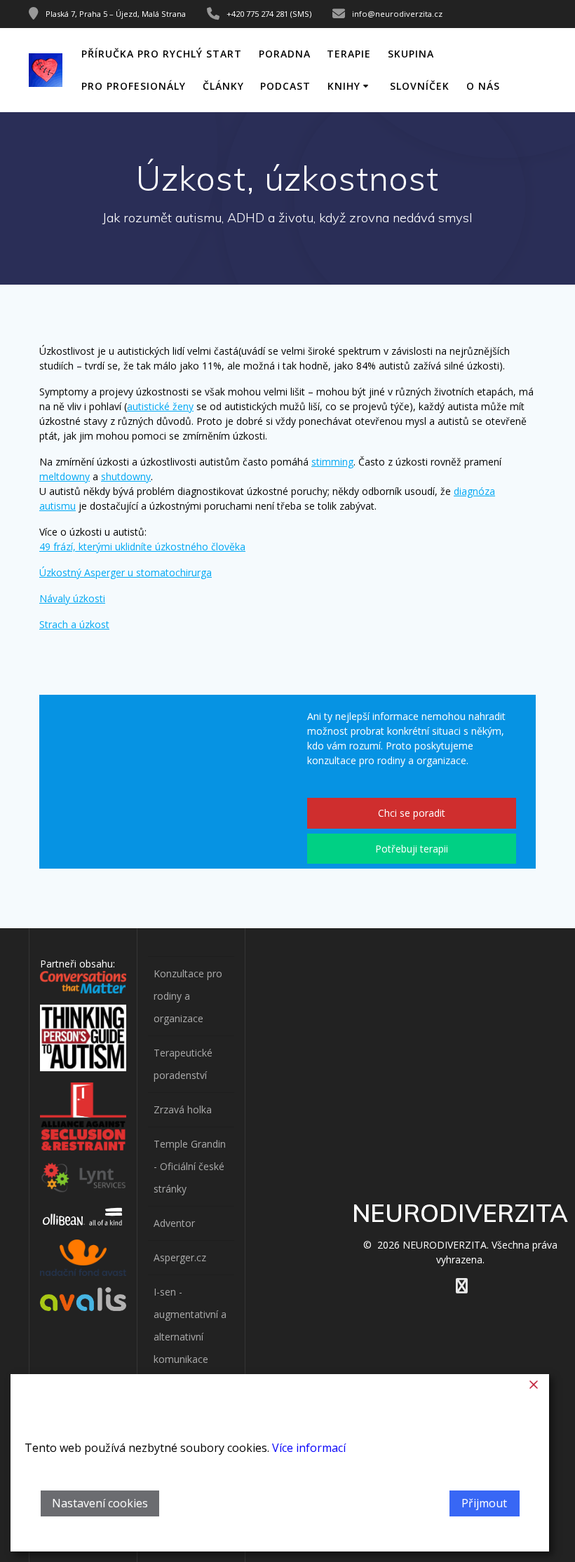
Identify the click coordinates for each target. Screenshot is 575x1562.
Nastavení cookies (100, 1503)
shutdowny (126, 476)
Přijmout (484, 1503)
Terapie (349, 53)
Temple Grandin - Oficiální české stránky (190, 1166)
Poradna (285, 53)
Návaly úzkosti (72, 598)
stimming (332, 461)
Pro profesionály (133, 86)
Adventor (174, 1223)
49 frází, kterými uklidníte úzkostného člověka (142, 546)
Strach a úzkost (74, 624)
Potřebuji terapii (411, 848)
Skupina (411, 53)
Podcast (285, 86)
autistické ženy (160, 406)
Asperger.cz (180, 1257)
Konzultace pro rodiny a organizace (188, 996)
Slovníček (419, 86)
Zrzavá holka (183, 1109)
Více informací (309, 1448)
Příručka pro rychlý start (161, 53)
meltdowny (64, 476)
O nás (483, 86)
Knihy (343, 86)
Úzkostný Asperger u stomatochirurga (125, 572)
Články (223, 86)
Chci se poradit (411, 813)
